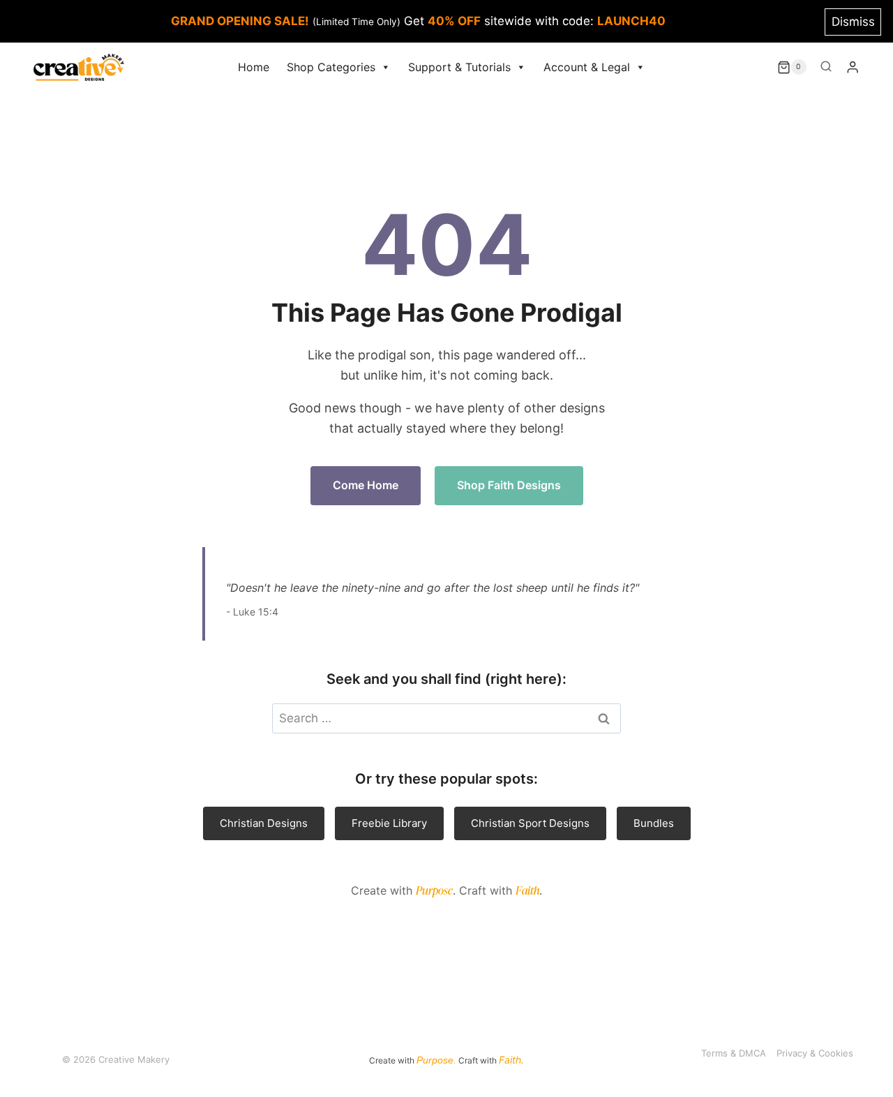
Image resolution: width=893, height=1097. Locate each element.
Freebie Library (389, 823)
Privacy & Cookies (814, 1053)
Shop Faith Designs (509, 485)
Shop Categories (331, 67)
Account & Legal (586, 67)
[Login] (853, 67)
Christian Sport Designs (530, 823)
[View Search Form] (826, 67)
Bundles (653, 823)
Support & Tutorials (459, 67)
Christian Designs (264, 823)
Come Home (365, 485)
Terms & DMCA (733, 1053)
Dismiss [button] (853, 22)
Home (253, 67)
